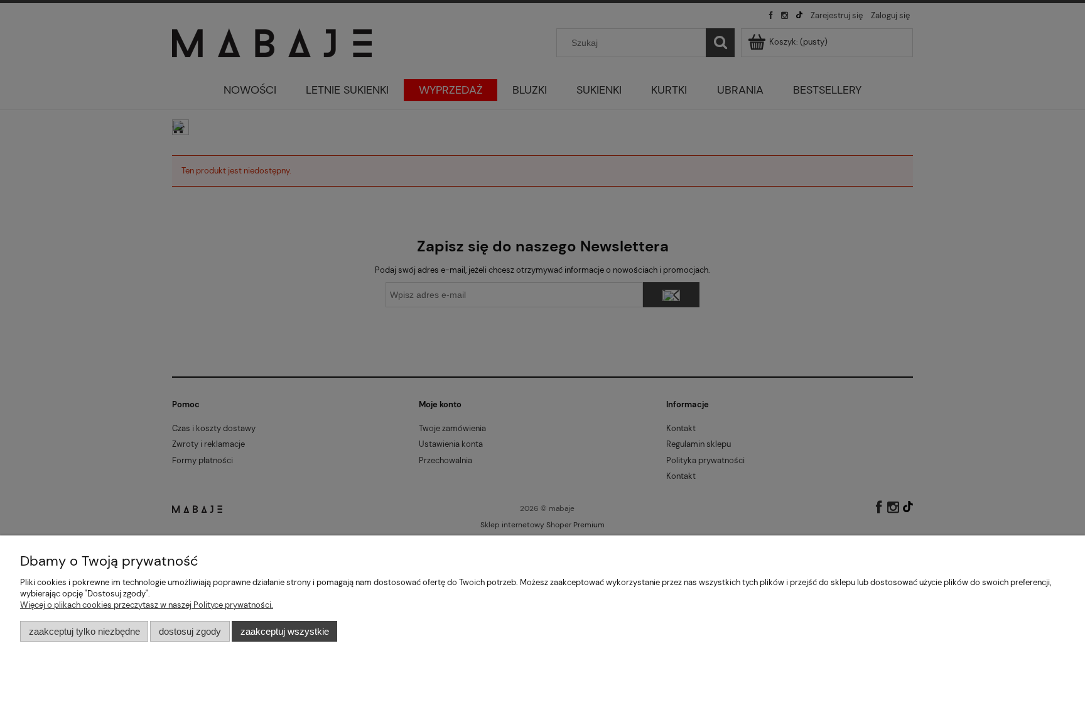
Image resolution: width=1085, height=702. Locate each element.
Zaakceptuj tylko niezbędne (84, 631)
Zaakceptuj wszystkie (284, 631)
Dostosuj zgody (190, 631)
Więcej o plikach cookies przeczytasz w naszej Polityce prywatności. (146, 605)
